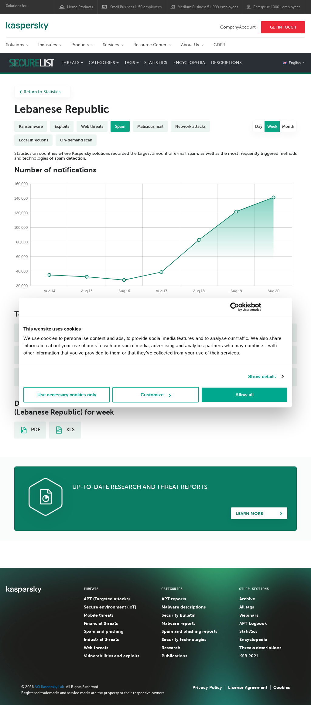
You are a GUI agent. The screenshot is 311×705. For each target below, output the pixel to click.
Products (80, 44)
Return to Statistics (42, 92)
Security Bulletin (179, 615)
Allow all (244, 394)
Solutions (15, 44)
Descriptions (226, 62)
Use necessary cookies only (66, 394)
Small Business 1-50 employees (136, 7)
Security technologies (184, 639)
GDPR (219, 44)
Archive (247, 598)
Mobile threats (98, 615)
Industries (47, 44)
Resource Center (149, 44)
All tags (246, 607)
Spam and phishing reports (189, 631)
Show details (262, 376)
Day (258, 126)
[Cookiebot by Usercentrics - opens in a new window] (234, 306)
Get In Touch (283, 27)
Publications (174, 655)
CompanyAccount (238, 27)
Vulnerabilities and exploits (111, 655)
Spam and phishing (103, 631)
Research (171, 647)
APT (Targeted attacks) (107, 598)
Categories (172, 589)
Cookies (281, 687)
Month (288, 126)
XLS (70, 429)
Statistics (155, 62)
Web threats (96, 647)
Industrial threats (101, 639)
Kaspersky (27, 22)
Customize (152, 394)
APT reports (174, 598)
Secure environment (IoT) (110, 607)
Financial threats (101, 623)
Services (111, 44)
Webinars (248, 615)
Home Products (80, 7)
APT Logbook (253, 623)
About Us (190, 44)
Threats (91, 589)
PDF (35, 429)
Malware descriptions (184, 607)
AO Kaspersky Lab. (50, 687)
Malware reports (178, 623)
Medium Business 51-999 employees (208, 7)
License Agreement (247, 687)
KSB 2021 (248, 655)
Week (272, 126)
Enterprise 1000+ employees (276, 7)
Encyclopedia (189, 62)
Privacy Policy (207, 687)
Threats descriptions (260, 647)
